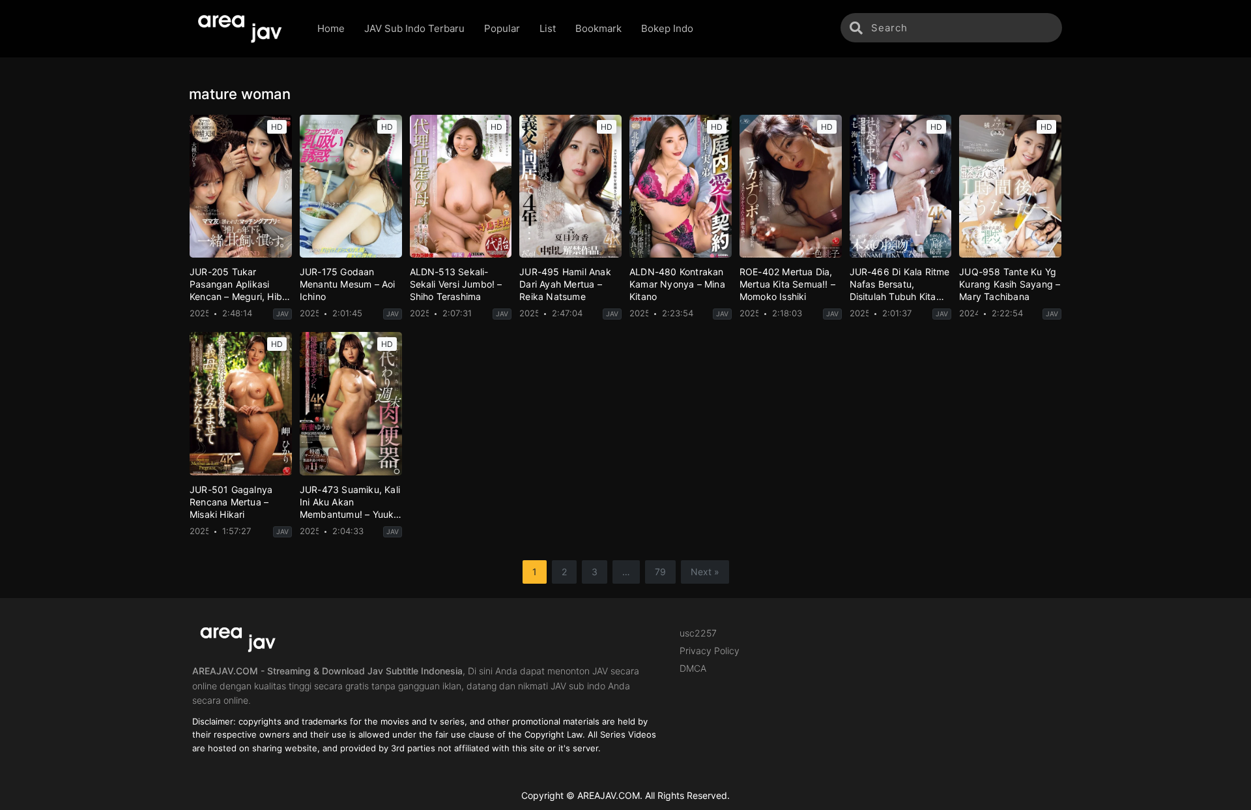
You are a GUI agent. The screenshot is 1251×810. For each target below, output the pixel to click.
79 (660, 571)
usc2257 (698, 632)
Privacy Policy (710, 650)
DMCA (693, 668)
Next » (705, 571)
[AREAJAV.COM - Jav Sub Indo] (243, 29)
